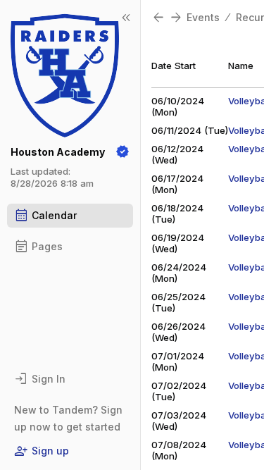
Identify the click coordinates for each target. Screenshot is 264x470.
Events (203, 17)
